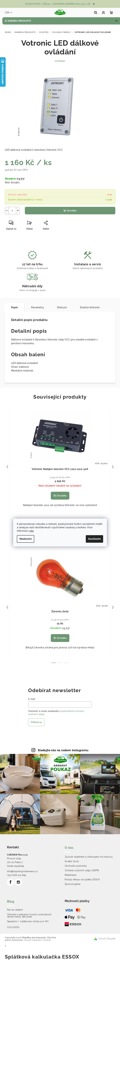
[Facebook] (10, 882)
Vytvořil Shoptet (106, 938)
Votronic (60, 61)
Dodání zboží (72, 861)
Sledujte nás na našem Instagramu (63, 750)
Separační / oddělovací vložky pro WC (28, 921)
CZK (7, 12)
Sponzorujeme (72, 884)
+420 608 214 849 (16, 875)
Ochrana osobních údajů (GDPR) (82, 870)
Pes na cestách (15, 910)
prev (7, 466)
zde (31, 530)
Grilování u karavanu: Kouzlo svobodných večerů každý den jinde (29, 915)
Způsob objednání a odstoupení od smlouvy (89, 857)
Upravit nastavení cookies (37, 940)
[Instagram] (18, 882)
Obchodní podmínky (76, 866)
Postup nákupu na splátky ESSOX (82, 879)
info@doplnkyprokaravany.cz (22, 871)
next (112, 466)
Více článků (13, 927)
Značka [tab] (90, 307)
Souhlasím (94, 538)
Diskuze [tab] (62, 307)
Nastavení (26, 538)
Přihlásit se (36, 722)
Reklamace (70, 875)
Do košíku (72, 210)
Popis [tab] (14, 307)
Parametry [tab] (37, 307)
